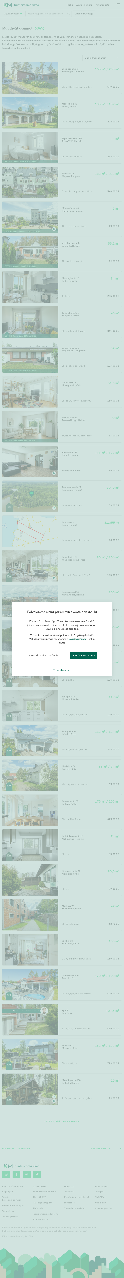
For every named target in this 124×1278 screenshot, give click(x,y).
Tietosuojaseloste (61, 670)
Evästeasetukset (78, 638)
